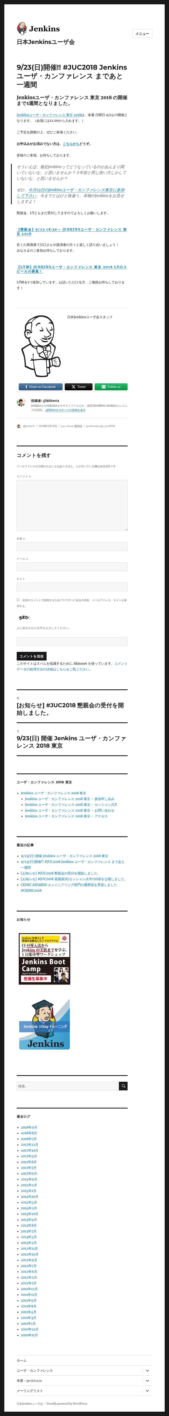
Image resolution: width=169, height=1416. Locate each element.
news (69, 426)
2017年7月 (29, 1168)
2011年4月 (28, 1312)
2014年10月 (30, 1196)
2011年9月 (29, 1300)
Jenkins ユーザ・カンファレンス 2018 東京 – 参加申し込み (69, 799)
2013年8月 (29, 1225)
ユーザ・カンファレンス (35, 1371)
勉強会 (78, 426)
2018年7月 (29, 1139)
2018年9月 (29, 1127)
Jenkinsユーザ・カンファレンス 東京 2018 (49, 115)
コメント (24, 476)
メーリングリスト (30, 1391)
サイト (21, 579)
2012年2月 (29, 1277)
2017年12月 (29, 1145)
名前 (21, 538)
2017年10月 (29, 1150)
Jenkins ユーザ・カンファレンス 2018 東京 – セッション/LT (71, 804)
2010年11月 (29, 1335)
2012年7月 (29, 1266)
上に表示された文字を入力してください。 (44, 628)
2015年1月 (28, 1191)
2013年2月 (29, 1243)
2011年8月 (28, 1306)
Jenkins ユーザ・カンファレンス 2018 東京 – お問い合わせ (69, 810)
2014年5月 (29, 1202)
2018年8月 (29, 1133)
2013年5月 (29, 1237)
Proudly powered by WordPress (67, 1403)
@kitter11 (29, 426)
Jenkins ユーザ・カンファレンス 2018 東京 (53, 793)
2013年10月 (29, 1214)
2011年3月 (28, 1318)
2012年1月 (28, 1283)
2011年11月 (29, 1295)
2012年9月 (29, 1260)
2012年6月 (29, 1271)
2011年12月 (29, 1289)
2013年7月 (29, 1231)
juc (63, 426)
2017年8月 (29, 1162)
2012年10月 (30, 1254)
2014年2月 (29, 1208)
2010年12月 (30, 1329)
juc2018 (110, 426)
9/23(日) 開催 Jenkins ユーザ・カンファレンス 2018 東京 (64, 856)
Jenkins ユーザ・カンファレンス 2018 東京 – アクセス (66, 816)
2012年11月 (29, 1248)
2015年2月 (29, 1185)
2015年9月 (29, 1179)
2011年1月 (28, 1323)
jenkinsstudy (94, 426)
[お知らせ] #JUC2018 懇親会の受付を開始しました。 (61, 873)
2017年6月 (29, 1173)
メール (22, 559)
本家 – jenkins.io (29, 1381)
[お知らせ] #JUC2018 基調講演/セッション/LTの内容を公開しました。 (74, 879)
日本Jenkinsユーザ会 (46, 41)
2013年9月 (29, 1220)
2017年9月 (29, 1156)
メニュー (142, 34)
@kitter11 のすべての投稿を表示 (66, 410)
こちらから (71, 144)
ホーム (22, 1360)
